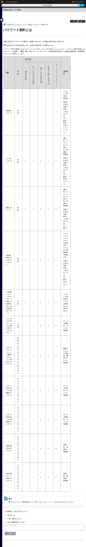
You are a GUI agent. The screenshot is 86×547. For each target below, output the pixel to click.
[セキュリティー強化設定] (52, 502)
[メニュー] (3, 2)
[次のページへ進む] (81, 21)
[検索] (81, 5)
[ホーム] (4, 24)
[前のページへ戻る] (73, 21)
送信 (10, 533)
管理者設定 (11, 24)
